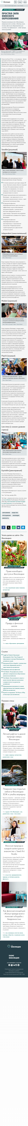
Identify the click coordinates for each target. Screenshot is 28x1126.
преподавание (6, 515)
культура (5, 935)
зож (7, 588)
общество (15, 512)
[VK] (14, 965)
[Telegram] (18, 965)
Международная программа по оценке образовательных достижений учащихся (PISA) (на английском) (14, 688)
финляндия (16, 515)
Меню (25, 2)
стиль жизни (17, 813)
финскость (5, 518)
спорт (11, 757)
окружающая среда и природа (16, 588)
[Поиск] (15, 2)
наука (7, 643)
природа (11, 755)
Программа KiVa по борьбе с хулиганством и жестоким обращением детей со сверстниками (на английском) (14, 665)
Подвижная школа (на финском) (11, 669)
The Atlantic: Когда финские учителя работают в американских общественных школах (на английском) (14, 673)
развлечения (6, 757)
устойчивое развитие (13, 877)
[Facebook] (9, 965)
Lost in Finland (7, 500)
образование (6, 512)
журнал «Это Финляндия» (13, 812)
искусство (8, 875)
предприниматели (16, 875)
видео (7, 755)
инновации (11, 933)
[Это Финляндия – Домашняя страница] (5, 2)
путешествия (6, 590)
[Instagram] (16, 965)
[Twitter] (12, 965)
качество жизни (18, 933)
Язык (20, 2)
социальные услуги (19, 935)
